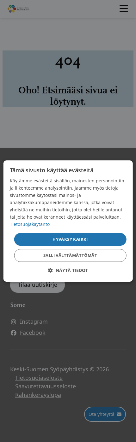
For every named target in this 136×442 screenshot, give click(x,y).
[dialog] (68, 221)
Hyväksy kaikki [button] (70, 239)
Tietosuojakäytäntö (30, 224)
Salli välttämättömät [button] (70, 255)
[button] (68, 270)
